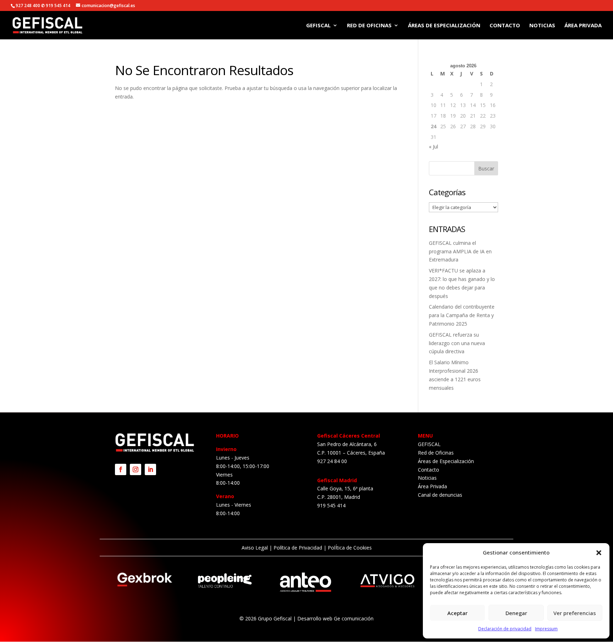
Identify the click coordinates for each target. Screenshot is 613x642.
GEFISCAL (318, 26)
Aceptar (457, 612)
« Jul (433, 146)
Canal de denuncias (440, 494)
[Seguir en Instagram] (135, 469)
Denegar (516, 612)
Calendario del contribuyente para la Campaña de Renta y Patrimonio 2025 (462, 315)
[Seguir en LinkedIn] (150, 469)
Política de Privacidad (298, 547)
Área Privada (583, 26)
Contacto (505, 26)
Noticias (542, 26)
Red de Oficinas (369, 26)
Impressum (546, 629)
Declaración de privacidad (504, 629)
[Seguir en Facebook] (120, 469)
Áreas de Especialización (444, 26)
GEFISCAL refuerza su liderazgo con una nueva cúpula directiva (457, 343)
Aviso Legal (255, 547)
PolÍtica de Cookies (349, 547)
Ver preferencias (574, 612)
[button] (598, 552)
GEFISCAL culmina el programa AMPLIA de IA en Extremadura (460, 251)
